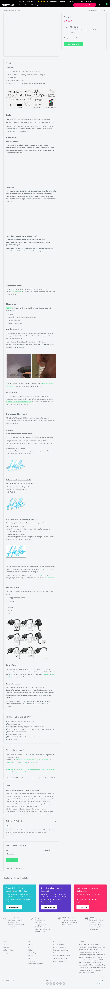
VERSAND (30, 1)
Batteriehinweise (58, 944)
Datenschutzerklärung (60, 950)
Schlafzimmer (12, 10)
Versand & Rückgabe (60, 958)
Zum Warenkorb (73, 44)
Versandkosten (81, 30)
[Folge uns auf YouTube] (57, 983)
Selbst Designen (35, 5)
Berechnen (12, 860)
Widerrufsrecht (32, 966)
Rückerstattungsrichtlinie (14, 868)
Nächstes (102, 10)
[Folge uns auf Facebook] (47, 983)
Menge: (66, 38)
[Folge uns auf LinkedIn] (64, 983)
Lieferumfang (32, 953)
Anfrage (44, 5)
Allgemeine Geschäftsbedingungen (35, 962)
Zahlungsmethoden (59, 961)
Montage (30, 956)
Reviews (27, 5)
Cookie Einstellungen (60, 947)
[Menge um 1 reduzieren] (72, 38)
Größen (30, 950)
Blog (29, 958)
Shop (20, 5)
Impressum (57, 953)
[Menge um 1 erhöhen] (81, 38)
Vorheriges (93, 10)
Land (7, 850)
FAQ (41, 575)
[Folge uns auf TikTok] (60, 983)
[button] (68, 21)
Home (5, 10)
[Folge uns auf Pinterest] (54, 983)
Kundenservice (16, 292)
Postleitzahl (46, 850)
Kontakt (30, 944)
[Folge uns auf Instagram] (51, 983)
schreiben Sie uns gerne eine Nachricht (18, 402)
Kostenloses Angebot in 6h (84, 5)
